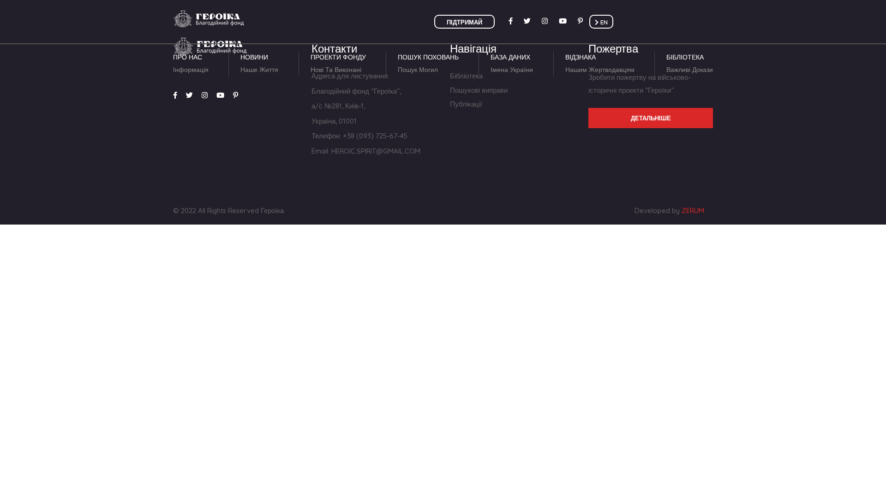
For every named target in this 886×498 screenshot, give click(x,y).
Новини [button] (259, 63)
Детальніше (651, 118)
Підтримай (464, 22)
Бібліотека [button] (689, 63)
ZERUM (693, 210)
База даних (512, 63)
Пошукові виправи (479, 90)
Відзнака (600, 63)
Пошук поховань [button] (428, 63)
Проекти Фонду (338, 63)
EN (603, 22)
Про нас (191, 63)
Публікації (466, 104)
